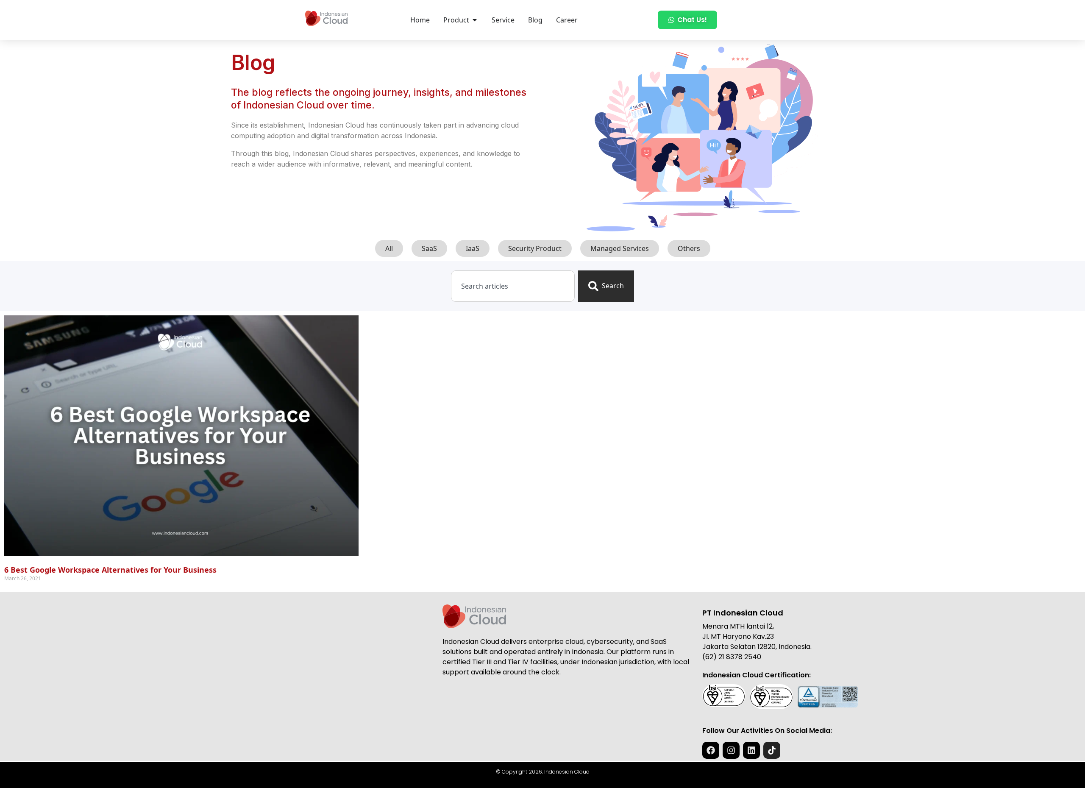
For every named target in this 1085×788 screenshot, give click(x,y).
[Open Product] (474, 20)
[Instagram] (731, 750)
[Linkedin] (751, 750)
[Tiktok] (771, 750)
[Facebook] (710, 750)
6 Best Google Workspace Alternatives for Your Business (110, 570)
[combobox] (512, 286)
